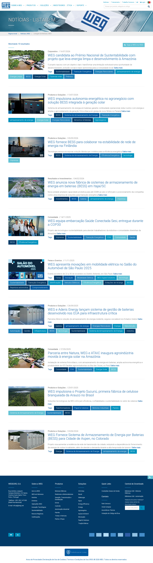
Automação (15, 331)
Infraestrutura (40, 331)
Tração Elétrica (83, 523)
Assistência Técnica (108, 510)
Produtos (31, 5)
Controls (58, 506)
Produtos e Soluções (57, 95)
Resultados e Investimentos (60, 178)
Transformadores (63, 408)
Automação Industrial (62, 509)
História (34, 497)
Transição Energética (82, 71)
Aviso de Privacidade (34, 559)
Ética (69, 5)
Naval (80, 494)
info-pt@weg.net (18, 505)
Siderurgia (81, 497)
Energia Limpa (16, 76)
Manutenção (130, 326)
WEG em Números (38, 494)
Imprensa (14, 160)
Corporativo (53, 51)
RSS (91, 559)
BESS (28, 76)
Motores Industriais (101, 408)
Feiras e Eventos (55, 260)
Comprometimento (40, 287)
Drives (57, 503)
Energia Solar (40, 76)
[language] (149, 2)
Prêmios (69, 76)
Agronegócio (100, 120)
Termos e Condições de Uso (78, 559)
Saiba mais (118, 68)
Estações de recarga (114, 283)
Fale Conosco (106, 503)
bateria (83, 199)
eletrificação (55, 283)
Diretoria (34, 501)
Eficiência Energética (110, 155)
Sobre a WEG (16, 5)
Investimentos (62, 199)
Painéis (116, 408)
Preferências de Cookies (79, 552)
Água (80, 501)
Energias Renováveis (104, 71)
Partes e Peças (60, 519)
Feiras (58, 278)
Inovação (69, 278)
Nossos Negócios (37, 514)
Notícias (106, 2)
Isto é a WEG (36, 491)
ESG (109, 237)
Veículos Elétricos (72, 283)
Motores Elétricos (60, 491)
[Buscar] (148, 7)
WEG (5, 5)
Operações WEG (37, 504)
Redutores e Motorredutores (64, 494)
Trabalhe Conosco (128, 2)
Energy (80, 507)
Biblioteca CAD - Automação (134, 496)
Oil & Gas (81, 491)
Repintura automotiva (19, 287)
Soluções (44, 5)
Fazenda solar (56, 76)
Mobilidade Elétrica (85, 278)
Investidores (59, 5)
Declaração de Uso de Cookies (54, 559)
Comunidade (53, 217)
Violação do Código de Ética (111, 513)
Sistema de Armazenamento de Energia (81, 115)
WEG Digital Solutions (106, 278)
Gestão (27, 331)
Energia (117, 326)
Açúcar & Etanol (83, 514)
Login (143, 2)
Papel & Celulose (81, 408)
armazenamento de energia (128, 71)
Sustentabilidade (63, 71)
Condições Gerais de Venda (111, 491)
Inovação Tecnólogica (39, 507)
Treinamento (115, 2)
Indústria (130, 331)
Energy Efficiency (83, 504)
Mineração (81, 517)
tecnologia (127, 155)
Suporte (80, 5)
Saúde (132, 237)
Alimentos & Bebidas (82, 120)
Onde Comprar (106, 507)
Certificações (36, 517)
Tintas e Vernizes (61, 516)
